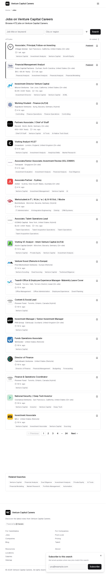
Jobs (7, 535)
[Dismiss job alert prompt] (101, 555)
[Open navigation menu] (98, 3)
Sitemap (8, 560)
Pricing (58, 538)
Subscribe (95, 566)
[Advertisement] (53, 455)
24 (66, 433)
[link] (53, 50)
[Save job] (97, 46)
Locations (9, 553)
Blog (7, 542)
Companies (10, 538)
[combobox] (24, 31)
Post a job (59, 535)
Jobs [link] (14, 10)
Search (95, 31)
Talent (57, 542)
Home (7, 10)
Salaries (8, 556)
